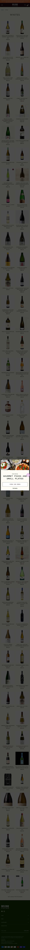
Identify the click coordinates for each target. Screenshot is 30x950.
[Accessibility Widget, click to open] (28, 475)
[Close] (27, 461)
